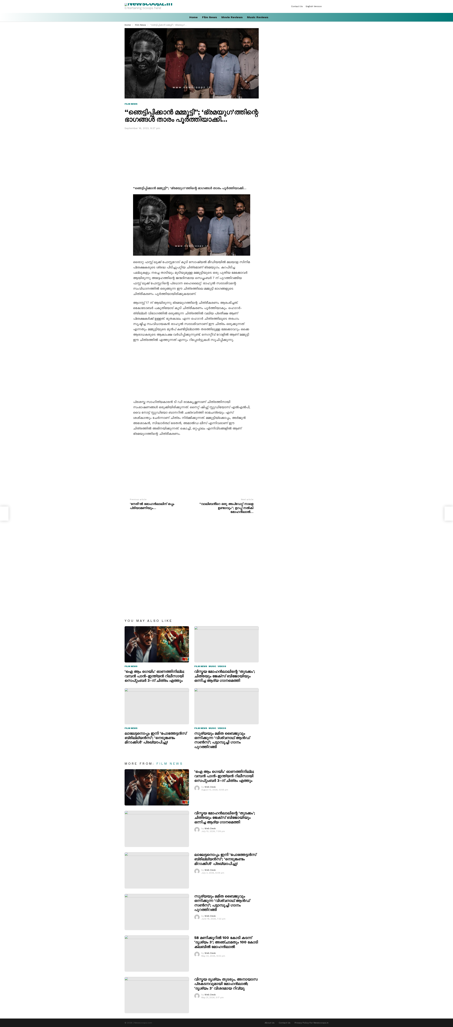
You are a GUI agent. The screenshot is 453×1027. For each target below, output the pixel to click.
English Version (314, 6)
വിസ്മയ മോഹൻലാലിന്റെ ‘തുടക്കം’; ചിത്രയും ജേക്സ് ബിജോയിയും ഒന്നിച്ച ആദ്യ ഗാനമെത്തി (224, 676)
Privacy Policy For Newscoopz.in (311, 1023)
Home (193, 17)
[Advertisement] (192, 157)
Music (212, 666)
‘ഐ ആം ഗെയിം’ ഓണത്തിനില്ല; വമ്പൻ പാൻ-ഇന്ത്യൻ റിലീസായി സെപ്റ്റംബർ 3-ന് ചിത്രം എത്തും (154, 676)
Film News (209, 17)
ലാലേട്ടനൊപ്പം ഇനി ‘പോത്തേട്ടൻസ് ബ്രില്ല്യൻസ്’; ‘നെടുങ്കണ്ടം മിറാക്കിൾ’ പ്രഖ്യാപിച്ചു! (156, 737)
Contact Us (297, 6)
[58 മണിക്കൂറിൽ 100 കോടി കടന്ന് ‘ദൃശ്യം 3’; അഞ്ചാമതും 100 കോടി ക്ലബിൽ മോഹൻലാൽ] (157, 953)
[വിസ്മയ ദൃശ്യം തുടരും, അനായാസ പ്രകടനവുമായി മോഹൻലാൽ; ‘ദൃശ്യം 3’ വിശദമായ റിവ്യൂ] (157, 995)
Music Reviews (257, 17)
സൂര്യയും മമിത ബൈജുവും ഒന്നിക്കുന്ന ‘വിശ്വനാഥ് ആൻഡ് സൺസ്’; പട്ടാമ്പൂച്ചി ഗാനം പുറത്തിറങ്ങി (222, 740)
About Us (269, 1023)
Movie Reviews (232, 17)
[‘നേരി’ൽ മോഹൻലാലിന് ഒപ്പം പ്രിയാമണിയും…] (4, 514)
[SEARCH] (327, 17)
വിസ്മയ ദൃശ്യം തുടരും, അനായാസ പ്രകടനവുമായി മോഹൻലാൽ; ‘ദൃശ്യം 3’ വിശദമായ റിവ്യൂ (226, 983)
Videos (222, 666)
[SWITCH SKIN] (327, 6)
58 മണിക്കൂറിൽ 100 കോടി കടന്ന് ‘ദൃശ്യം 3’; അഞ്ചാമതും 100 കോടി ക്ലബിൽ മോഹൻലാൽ (226, 942)
